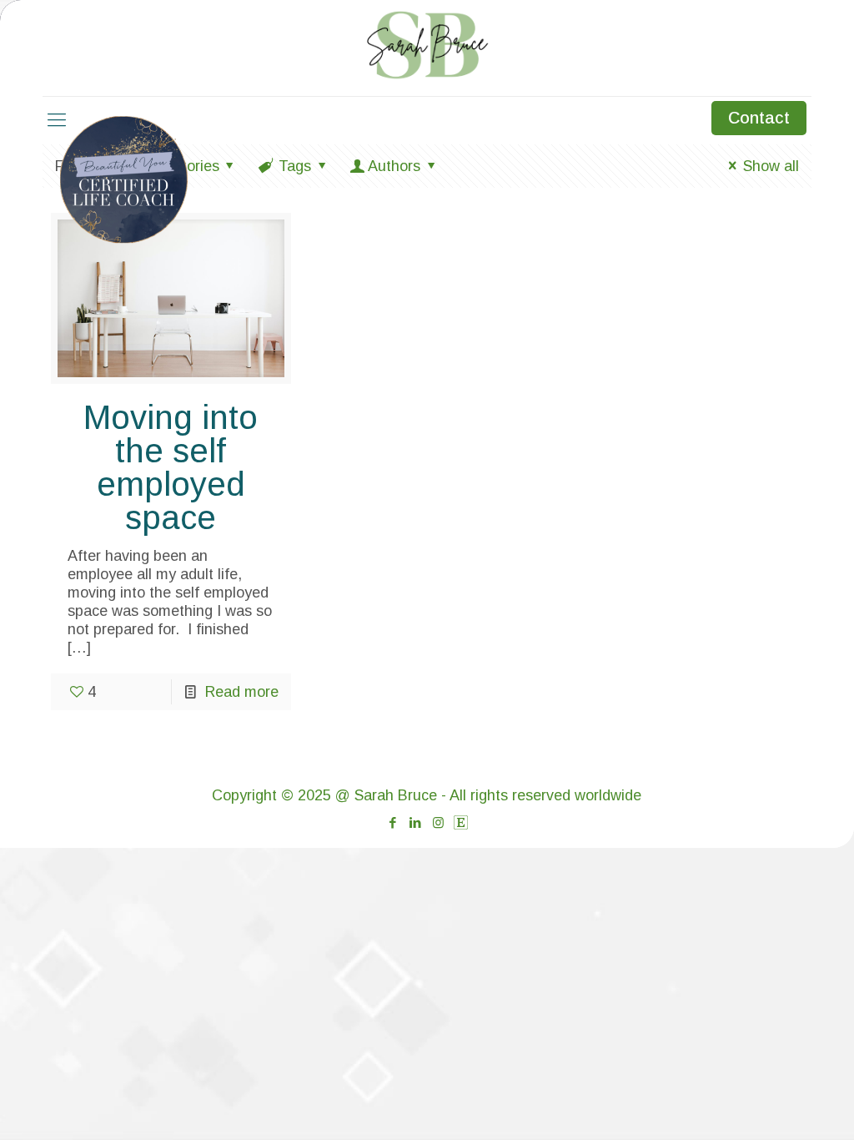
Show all (770, 166)
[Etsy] (461, 822)
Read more (242, 691)
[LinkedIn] (415, 822)
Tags (295, 166)
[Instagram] (438, 822)
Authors (394, 166)
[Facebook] (393, 822)
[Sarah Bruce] (427, 46)
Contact (759, 117)
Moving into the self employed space (170, 467)
